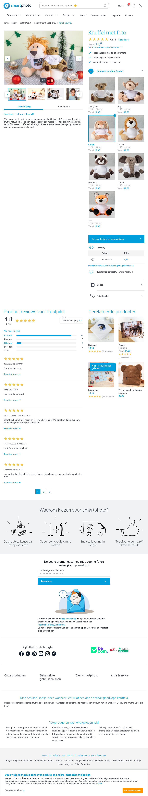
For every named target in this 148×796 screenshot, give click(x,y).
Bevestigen (46, 581)
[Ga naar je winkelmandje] (140, 5)
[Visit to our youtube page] (41, 654)
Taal (64, 317)
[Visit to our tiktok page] (54, 654)
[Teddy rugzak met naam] (131, 374)
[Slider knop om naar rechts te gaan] (79, 58)
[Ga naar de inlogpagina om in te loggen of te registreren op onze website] (128, 5)
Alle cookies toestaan (132, 790)
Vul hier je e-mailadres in (52, 570)
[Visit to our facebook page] (21, 654)
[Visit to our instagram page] (47, 654)
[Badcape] (101, 329)
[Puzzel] (131, 329)
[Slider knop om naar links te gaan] (7, 58)
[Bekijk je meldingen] (134, 5)
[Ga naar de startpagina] (17, 6)
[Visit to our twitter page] (28, 654)
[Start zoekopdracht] (105, 5)
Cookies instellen (13, 790)
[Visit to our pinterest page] (34, 654)
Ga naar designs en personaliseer (108, 239)
